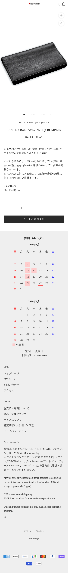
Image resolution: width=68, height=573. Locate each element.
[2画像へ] (27, 114)
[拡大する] (61, 15)
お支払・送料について (16, 408)
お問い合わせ (11, 384)
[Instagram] (5, 517)
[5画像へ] (37, 114)
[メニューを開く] (4, 4)
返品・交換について (15, 414)
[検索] (58, 4)
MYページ (9, 379)
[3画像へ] (30, 114)
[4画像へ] (34, 114)
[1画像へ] (24, 114)
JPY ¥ (26, 531)
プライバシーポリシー (16, 431)
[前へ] (18, 114)
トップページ (11, 373)
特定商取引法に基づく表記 (19, 425)
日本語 (39, 531)
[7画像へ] (44, 114)
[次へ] (49, 114)
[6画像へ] (40, 114)
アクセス (9, 390)
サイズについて (13, 419)
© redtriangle (34, 539)
